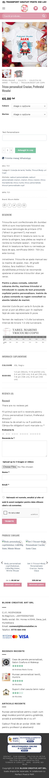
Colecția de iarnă (17, 170)
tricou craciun (34, 180)
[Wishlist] (35, 8)
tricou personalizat (32, 183)
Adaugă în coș (25, 150)
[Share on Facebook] (9, 205)
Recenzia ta (8, 438)
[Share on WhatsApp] (4, 205)
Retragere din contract (15, 758)
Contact (7, 756)
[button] (3, 8)
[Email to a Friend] (19, 205)
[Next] (42, 44)
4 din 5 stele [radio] (23, 434)
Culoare (5, 106)
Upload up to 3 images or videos (18, 462)
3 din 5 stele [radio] (14, 434)
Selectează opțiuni (12, 584)
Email (5, 485)
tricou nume (18, 183)
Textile (14, 82)
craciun (24, 180)
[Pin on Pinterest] (24, 205)
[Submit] (43, 16)
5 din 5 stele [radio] (35, 434)
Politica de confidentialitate (24, 760)
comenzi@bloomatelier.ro (23, 626)
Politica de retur (36, 756)
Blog (24, 764)
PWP (32, 774)
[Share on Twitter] (14, 205)
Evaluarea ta (8, 430)
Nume (5, 472)
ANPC (28, 762)
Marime (5, 114)
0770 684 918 (18, 629)
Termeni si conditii (14, 762)
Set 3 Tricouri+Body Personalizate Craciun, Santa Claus (36, 567)
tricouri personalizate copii (13, 185)
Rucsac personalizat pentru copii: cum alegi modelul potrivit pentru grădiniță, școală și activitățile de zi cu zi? (22, 715)
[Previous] (6, 44)
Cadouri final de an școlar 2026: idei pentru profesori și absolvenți (21, 725)
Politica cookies (37, 758)
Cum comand (19, 756)
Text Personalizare (10, 132)
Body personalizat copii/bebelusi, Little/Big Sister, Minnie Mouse (12, 567)
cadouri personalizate (19, 177)
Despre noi (38, 762)
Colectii (22, 80)
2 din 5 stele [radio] (7, 434)
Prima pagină (8, 80)
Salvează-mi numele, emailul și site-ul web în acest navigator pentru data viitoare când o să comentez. (23, 501)
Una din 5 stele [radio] (2, 434)
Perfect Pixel (21, 774)
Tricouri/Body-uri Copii (33, 82)
